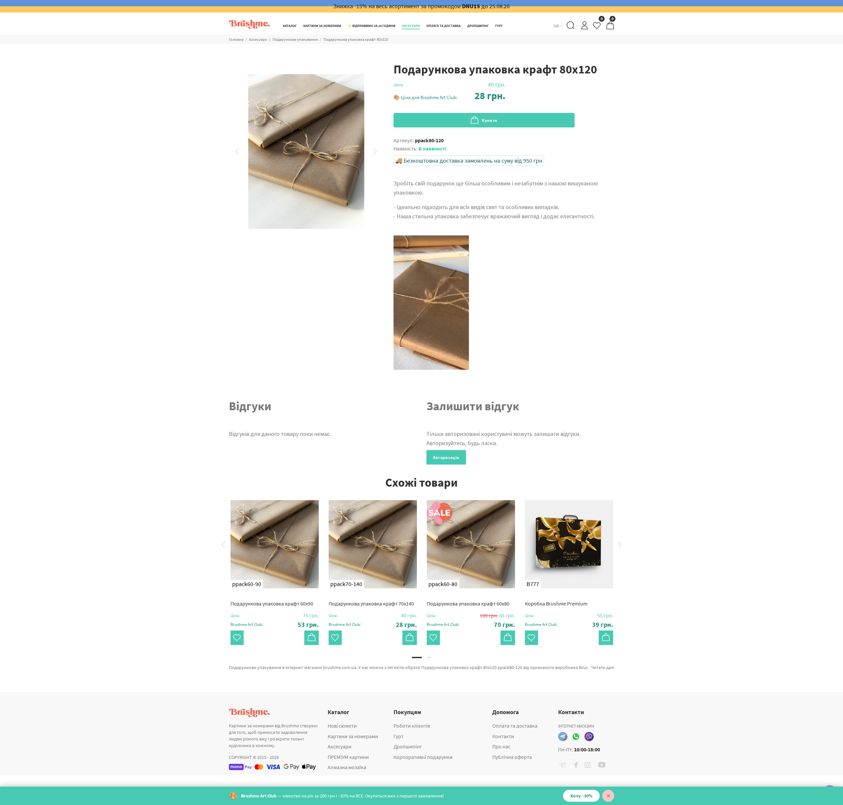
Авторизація (446, 457)
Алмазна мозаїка (347, 767)
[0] (597, 27)
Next (375, 151)
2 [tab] (429, 657)
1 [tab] (417, 657)
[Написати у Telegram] (562, 736)
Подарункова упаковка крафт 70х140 (371, 603)
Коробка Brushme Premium (556, 603)
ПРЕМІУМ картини (348, 757)
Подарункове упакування (295, 39)
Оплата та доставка (514, 725)
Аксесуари (258, 39)
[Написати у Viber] (589, 736)
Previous (237, 151)
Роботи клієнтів (412, 725)
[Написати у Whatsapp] (576, 736)
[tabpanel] (275, 566)
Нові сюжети (342, 725)
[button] (449, 95)
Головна (236, 39)
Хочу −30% (581, 796)
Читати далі (602, 667)
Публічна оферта (512, 757)
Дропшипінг (408, 746)
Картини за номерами (353, 736)
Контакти (503, 736)
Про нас (501, 746)
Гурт (398, 736)
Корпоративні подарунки (423, 757)
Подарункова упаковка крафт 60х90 (272, 603)
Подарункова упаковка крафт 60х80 (468, 603)
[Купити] (311, 638)
